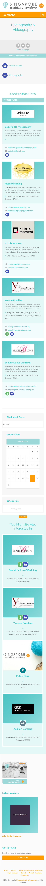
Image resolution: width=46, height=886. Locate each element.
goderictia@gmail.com (16, 151)
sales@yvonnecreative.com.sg (19, 330)
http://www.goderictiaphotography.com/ (22, 148)
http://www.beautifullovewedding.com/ (22, 386)
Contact (23, 873)
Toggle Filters (11, 100)
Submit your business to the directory (30, 870)
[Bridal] (7, 334)
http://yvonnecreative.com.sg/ (19, 327)
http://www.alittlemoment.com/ (19, 264)
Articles (13, 870)
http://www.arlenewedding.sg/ (19, 207)
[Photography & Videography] (7, 155)
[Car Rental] (23, 723)
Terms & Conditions (35, 873)
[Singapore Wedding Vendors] (23, 5)
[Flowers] (23, 670)
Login (43, 15)
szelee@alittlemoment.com (18, 267)
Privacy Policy (24, 875)
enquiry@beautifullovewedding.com (21, 390)
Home (11, 55)
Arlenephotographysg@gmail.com (20, 211)
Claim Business (12, 873)
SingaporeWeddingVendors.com (26, 880)
